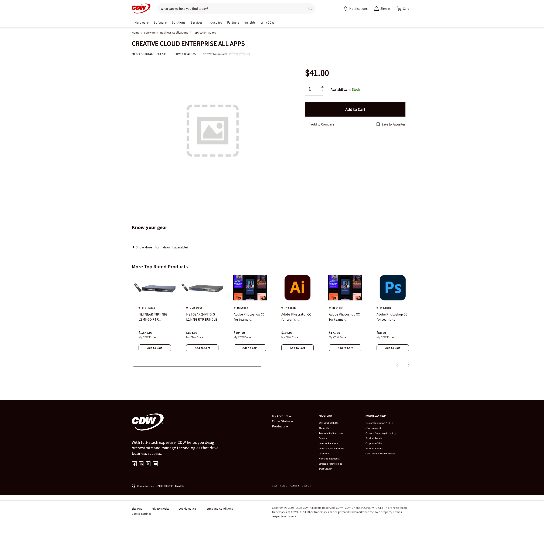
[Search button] (310, 8)
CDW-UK (306, 485)
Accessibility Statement (331, 433)
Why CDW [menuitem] (267, 22)
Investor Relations (328, 443)
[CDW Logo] (141, 8)
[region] (272, 321)
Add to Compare (322, 124)
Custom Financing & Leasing (381, 433)
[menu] (355, 8)
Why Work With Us (328, 422)
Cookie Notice (187, 508)
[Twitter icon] (148, 464)
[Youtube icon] (155, 464)
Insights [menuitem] (250, 22)
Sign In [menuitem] (385, 8)
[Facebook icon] (134, 464)
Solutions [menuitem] (179, 22)
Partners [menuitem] (233, 22)
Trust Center (325, 468)
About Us (324, 428)
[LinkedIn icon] (141, 464)
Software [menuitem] (160, 22)
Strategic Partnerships (330, 463)
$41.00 (317, 73)
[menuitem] (345, 8)
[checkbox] (307, 124)
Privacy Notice (160, 508)
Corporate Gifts (374, 443)
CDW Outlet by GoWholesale (380, 453)
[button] (402, 8)
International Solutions (331, 448)
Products (279, 426)
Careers (323, 438)
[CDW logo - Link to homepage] (141, 8)
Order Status (281, 421)
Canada (294, 485)
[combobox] (229, 8)
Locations (324, 453)
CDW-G (283, 485)
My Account (280, 416)
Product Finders (374, 448)
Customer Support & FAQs (379, 422)
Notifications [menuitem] (358, 8)
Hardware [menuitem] (142, 22)
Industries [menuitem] (215, 22)
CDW (274, 485)
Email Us (179, 486)
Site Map (137, 508)
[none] (141, 22)
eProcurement (373, 428)
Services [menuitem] (197, 22)
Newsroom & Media (329, 458)
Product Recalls (374, 438)
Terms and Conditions (219, 508)
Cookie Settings (141, 514)
